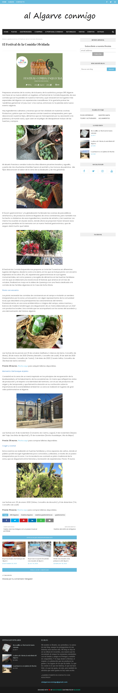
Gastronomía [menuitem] (26, 32)
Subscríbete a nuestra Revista (98, 46)
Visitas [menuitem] (81, 32)
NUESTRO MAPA (104, 115)
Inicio (4, 39)
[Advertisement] (98, 89)
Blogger (77, 690)
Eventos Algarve (26, 515)
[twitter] (110, 2)
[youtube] (112, 171)
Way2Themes (57, 690)
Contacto (20, 2)
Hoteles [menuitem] (100, 32)
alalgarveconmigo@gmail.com (54, 682)
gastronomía (12, 39)
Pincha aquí (23, 366)
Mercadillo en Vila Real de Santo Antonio (101, 132)
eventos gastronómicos (43, 515)
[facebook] (107, 2)
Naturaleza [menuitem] (71, 32)
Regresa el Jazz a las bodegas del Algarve (13, 560)
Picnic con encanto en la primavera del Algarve (61, 560)
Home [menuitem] (6, 32)
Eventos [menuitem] (90, 32)
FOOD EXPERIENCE (86, 115)
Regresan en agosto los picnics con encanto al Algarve (38, 560)
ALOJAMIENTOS (104, 118)
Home (4, 2)
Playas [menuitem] (14, 32)
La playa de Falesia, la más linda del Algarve (102, 142)
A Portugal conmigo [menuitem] (54, 32)
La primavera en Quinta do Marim (102, 152)
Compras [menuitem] (38, 32)
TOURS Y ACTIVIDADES (88, 118)
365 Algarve (14, 515)
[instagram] (115, 2)
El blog (11, 2)
